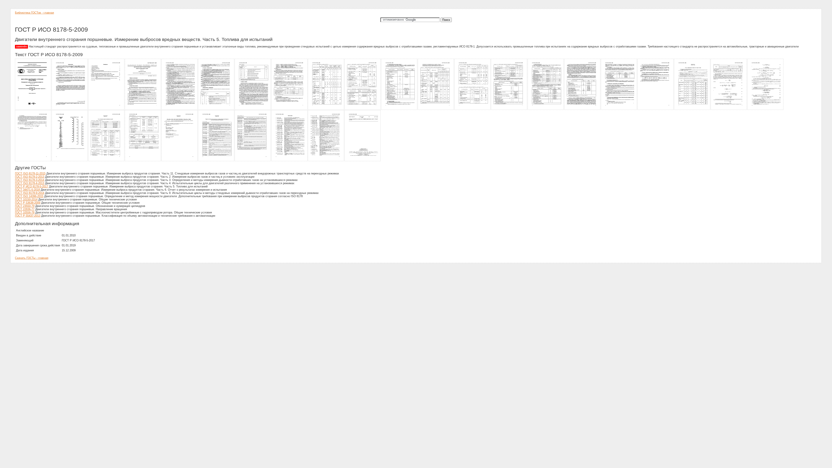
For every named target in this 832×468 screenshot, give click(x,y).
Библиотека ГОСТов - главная (34, 12)
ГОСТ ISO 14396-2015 (29, 196)
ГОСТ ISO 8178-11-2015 (30, 173)
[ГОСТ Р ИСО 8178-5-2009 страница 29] (289, 160)
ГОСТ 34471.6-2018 (27, 189)
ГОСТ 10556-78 (24, 212)
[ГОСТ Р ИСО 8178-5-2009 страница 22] (33, 160)
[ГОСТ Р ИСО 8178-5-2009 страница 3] (106, 109)
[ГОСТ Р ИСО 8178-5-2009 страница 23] (70, 160)
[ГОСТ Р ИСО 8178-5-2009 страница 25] (143, 160)
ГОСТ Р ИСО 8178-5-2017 (31, 186)
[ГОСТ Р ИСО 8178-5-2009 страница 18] (655, 109)
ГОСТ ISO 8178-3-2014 (29, 180)
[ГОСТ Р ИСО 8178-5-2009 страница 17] (619, 109)
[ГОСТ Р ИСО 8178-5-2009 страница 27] (216, 160)
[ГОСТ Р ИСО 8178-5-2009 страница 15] (546, 109)
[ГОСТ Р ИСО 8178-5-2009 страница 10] (362, 109)
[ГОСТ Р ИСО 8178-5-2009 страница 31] (362, 160)
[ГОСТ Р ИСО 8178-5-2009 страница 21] (765, 109)
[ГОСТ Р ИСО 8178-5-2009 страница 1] (33, 109)
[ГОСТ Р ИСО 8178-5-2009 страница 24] (106, 160)
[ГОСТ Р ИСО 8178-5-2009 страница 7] (253, 109)
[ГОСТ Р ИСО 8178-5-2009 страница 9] (326, 109)
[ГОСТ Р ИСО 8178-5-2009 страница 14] (509, 109)
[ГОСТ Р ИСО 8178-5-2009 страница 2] (70, 109)
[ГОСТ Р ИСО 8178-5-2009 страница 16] (582, 109)
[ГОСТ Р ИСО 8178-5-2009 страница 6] (216, 109)
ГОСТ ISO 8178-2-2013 (29, 176)
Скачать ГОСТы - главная (31, 258)
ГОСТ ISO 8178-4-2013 (29, 183)
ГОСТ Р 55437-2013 (27, 215)
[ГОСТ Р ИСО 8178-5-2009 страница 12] (436, 109)
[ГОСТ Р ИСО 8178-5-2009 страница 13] (472, 109)
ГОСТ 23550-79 (24, 206)
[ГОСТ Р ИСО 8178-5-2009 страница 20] (729, 109)
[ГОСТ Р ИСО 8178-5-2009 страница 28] (253, 160)
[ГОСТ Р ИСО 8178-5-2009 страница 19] (692, 109)
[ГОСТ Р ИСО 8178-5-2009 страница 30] (326, 160)
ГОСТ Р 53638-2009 (27, 202)
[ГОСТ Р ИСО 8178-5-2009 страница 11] (399, 109)
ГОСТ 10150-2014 (26, 199)
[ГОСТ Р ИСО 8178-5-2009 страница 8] (289, 109)
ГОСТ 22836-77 (24, 209)
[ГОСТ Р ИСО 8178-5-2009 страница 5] (179, 109)
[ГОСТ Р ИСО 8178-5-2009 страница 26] (179, 160)
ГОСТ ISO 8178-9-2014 (29, 193)
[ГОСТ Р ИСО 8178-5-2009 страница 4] (143, 109)
